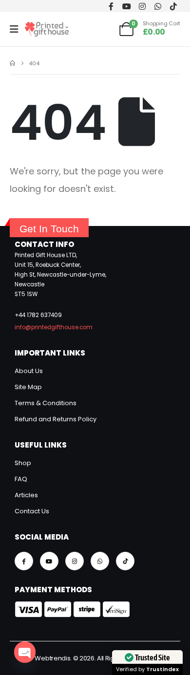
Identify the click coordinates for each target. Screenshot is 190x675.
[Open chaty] (25, 652)
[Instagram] (142, 6)
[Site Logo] (47, 29)
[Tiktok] (173, 6)
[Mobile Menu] (17, 29)
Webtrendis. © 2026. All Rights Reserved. (95, 658)
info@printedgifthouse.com (54, 327)
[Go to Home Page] (12, 63)
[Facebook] (111, 6)
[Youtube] (126, 6)
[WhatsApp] (158, 6)
